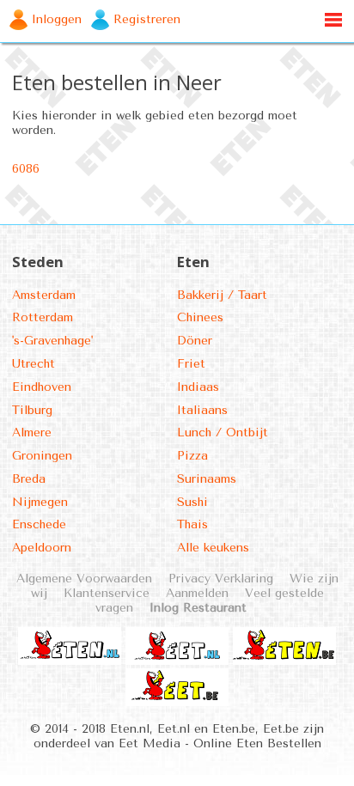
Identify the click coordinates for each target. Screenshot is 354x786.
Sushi (192, 502)
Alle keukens (213, 547)
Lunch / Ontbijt (222, 432)
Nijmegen (40, 502)
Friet (191, 363)
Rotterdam (42, 317)
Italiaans (202, 410)
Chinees (200, 317)
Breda (29, 479)
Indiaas (198, 387)
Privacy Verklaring (220, 578)
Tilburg (32, 410)
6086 (26, 168)
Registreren (146, 19)
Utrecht (33, 363)
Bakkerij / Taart (222, 295)
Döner (194, 340)
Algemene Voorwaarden (84, 578)
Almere (32, 432)
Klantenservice (107, 593)
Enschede (39, 524)
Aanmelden (197, 593)
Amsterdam (44, 295)
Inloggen (57, 19)
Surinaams (206, 479)
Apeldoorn (41, 547)
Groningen (42, 455)
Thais (192, 524)
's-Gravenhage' (52, 340)
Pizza (192, 455)
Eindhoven (41, 387)
